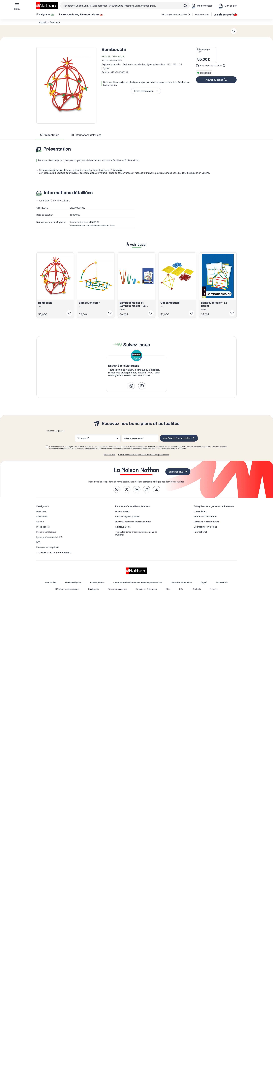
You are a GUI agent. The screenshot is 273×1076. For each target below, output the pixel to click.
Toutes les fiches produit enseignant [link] (53, 552)
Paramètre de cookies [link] (181, 582)
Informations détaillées (88, 134)
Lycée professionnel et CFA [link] (49, 537)
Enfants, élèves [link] (122, 511)
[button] (66, 85)
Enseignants (42, 506)
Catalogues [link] (93, 589)
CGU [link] (168, 589)
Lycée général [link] (43, 527)
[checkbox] (47, 447)
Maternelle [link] (41, 511)
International (200, 532)
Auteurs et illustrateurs (205, 516)
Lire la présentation (144, 91)
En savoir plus (109, 454)
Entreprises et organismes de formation (214, 506)
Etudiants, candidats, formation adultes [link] (133, 521)
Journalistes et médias (205, 527)
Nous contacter (202, 14)
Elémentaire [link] (41, 516)
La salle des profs (224, 14)
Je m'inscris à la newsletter (177, 438)
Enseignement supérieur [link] (47, 547)
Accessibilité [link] (222, 582)
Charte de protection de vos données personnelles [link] (137, 582)
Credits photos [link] (97, 582)
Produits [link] (214, 589)
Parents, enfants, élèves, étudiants (132, 506)
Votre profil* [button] (83, 438)
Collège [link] (40, 521)
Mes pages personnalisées (175, 14)
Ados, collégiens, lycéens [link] (127, 516)
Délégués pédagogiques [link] (67, 589)
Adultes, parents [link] (122, 527)
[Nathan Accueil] (47, 5)
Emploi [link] (204, 582)
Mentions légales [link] (73, 582)
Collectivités (200, 511)
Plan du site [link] (50, 582)
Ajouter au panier (214, 79)
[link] (131, 385)
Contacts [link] (197, 589)
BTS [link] (38, 542)
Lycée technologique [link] (46, 532)
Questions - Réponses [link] (146, 589)
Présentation (51, 134)
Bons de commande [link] (117, 589)
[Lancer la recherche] (185, 5)
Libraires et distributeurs (206, 521)
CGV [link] (181, 589)
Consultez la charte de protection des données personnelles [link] (143, 454)
